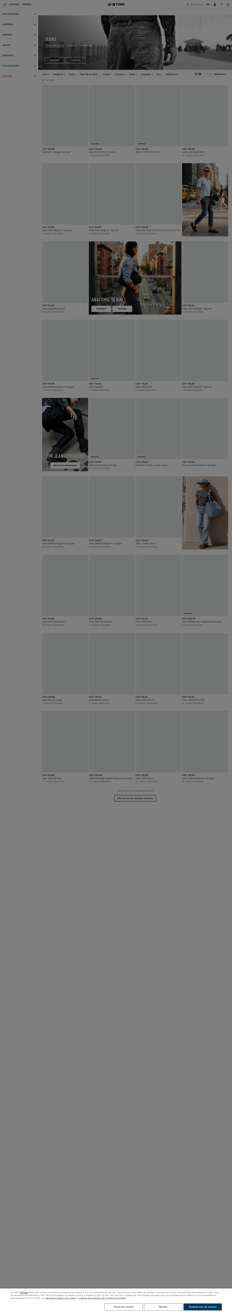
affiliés (24, 1292)
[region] (116, 1300)
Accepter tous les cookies (203, 1307)
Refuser (163, 1307)
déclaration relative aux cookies (60, 1298)
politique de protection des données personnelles (102, 1298)
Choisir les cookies (123, 1307)
